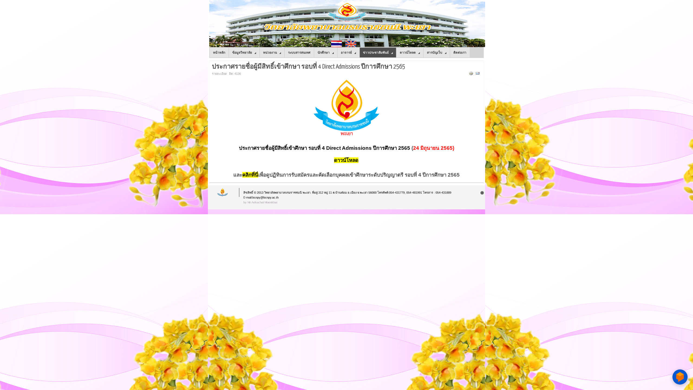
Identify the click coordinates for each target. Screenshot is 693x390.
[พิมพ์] (472, 74)
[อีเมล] (478, 74)
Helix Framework (222, 192)
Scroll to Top (482, 192)
